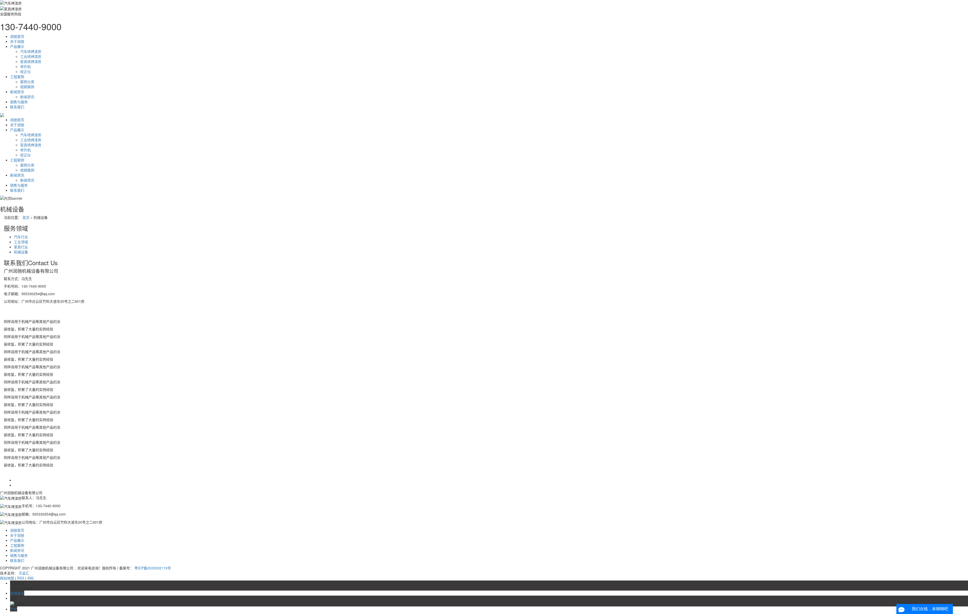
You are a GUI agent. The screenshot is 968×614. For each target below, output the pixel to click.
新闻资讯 (17, 91)
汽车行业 (21, 236)
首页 (25, 217)
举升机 (25, 66)
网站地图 (7, 578)
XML (31, 578)
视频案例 (27, 86)
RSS (20, 578)
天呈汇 (24, 572)
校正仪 (25, 71)
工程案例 (17, 76)
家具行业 (21, 246)
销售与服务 (19, 101)
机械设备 (21, 251)
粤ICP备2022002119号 (152, 567)
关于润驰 (17, 41)
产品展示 (17, 46)
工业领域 (21, 241)
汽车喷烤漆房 (30, 51)
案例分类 (27, 81)
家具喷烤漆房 (30, 61)
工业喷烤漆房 (30, 56)
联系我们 (17, 106)
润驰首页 (17, 36)
